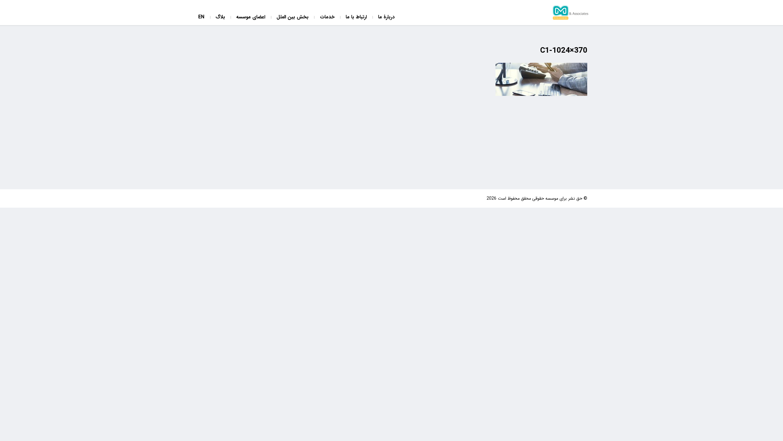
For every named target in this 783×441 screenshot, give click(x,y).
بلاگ (220, 17)
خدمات (327, 17)
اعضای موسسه (250, 17)
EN (201, 17)
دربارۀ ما (386, 17)
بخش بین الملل (292, 17)
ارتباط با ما (356, 17)
